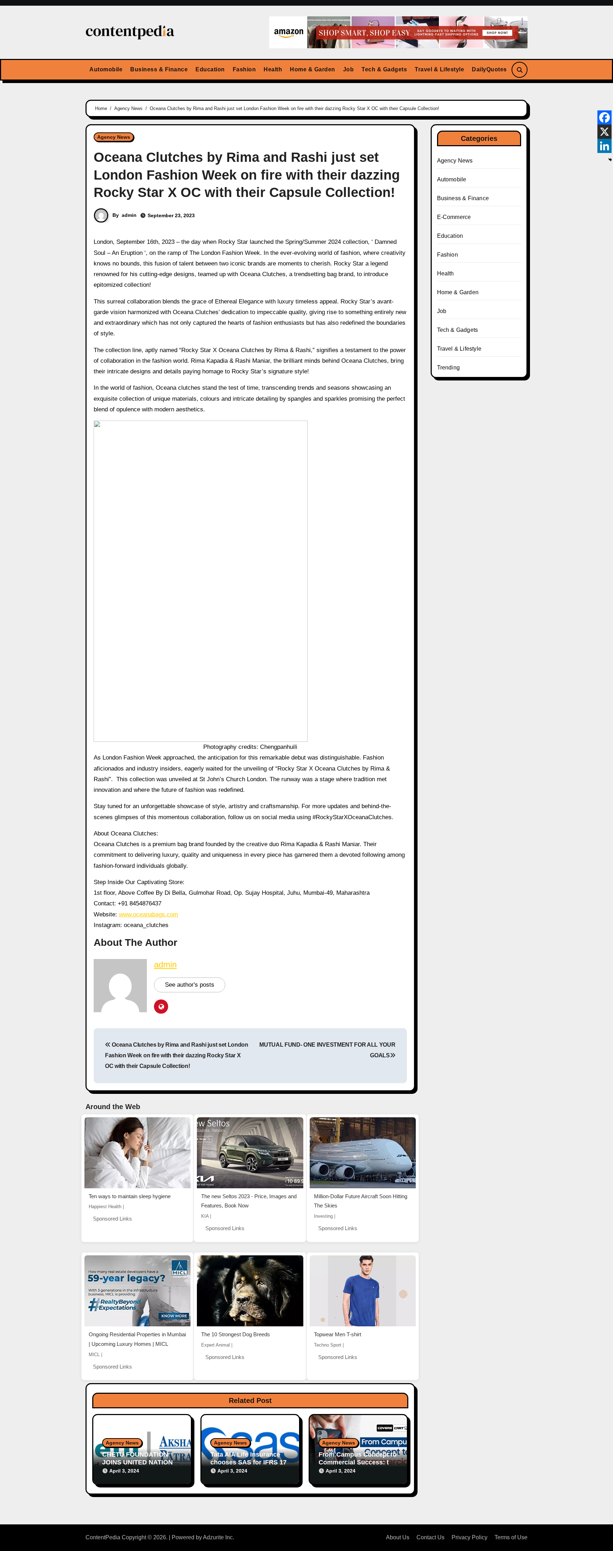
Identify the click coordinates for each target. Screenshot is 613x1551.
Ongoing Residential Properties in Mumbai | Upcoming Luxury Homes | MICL (137, 1339)
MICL (94, 1354)
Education (210, 69)
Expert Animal (215, 1345)
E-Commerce (454, 217)
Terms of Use (511, 1537)
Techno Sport (327, 1345)
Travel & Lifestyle (439, 69)
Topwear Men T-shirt (337, 1334)
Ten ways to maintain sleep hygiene (130, 1196)
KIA (205, 1216)
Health (273, 69)
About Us (397, 1537)
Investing (323, 1216)
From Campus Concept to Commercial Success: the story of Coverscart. (358, 1462)
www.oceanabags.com (148, 914)
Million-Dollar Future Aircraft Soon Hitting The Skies (360, 1201)
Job (348, 69)
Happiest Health (105, 1206)
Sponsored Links (112, 1219)
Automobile (105, 69)
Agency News (113, 137)
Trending (448, 368)
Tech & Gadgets (384, 69)
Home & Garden (312, 69)
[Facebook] (604, 117)
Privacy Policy (469, 1537)
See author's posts (189, 984)
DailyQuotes (489, 69)
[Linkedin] (604, 146)
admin (129, 215)
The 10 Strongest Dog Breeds (235, 1334)
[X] (604, 132)
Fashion (244, 69)
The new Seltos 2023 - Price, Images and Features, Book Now (249, 1201)
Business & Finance (159, 69)
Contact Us (430, 1537)
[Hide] (610, 160)
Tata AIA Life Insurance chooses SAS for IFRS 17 (248, 1458)
